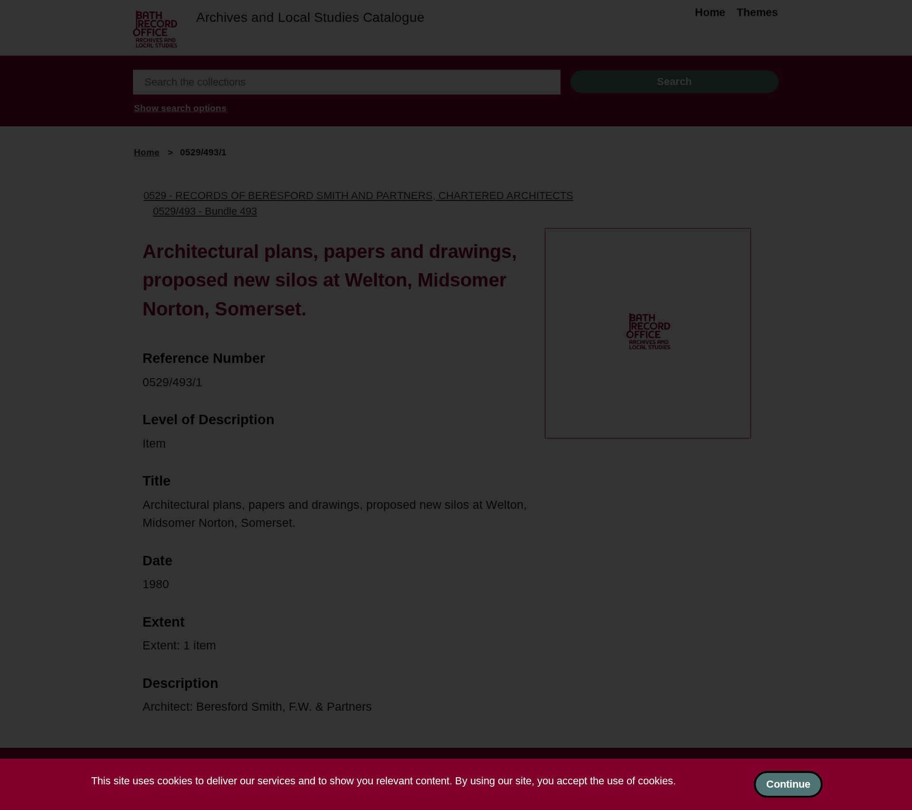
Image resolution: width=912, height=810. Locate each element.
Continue (788, 784)
